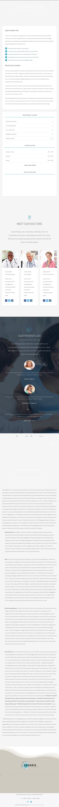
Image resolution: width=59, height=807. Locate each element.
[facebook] (28, 802)
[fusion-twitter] (9, 300)
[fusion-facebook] (6, 300)
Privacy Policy (32, 804)
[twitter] (31, 802)
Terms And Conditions (39, 804)
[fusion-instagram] (12, 300)
